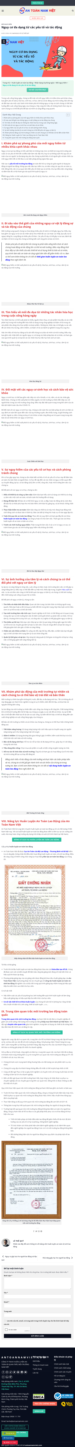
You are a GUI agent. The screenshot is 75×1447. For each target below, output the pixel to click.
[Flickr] (3, 1377)
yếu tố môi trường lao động (21, 164)
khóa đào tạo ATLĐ (59, 969)
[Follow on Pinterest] (18, 1372)
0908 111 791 (15, 1416)
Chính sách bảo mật (61, 1364)
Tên (6, 1293)
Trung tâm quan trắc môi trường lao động (18, 1019)
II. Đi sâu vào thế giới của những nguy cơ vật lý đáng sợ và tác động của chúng (29, 120)
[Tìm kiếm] (73, 11)
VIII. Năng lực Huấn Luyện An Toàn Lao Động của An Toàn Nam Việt (25, 135)
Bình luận (8, 1276)
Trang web (8, 1311)
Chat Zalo (8, 1438)
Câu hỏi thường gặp (61, 1386)
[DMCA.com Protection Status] (38, 1396)
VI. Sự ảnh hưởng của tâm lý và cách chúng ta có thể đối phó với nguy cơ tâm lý (29, 130)
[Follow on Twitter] (14, 1372)
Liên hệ (35, 1373)
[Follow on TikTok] (10, 1372)
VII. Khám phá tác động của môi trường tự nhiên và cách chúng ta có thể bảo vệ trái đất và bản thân (36, 133)
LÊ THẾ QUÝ (25, 33)
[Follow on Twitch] (10, 1377)
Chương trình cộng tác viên (62, 1380)
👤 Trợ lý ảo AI (9, 1433)
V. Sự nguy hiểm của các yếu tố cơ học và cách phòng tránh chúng (25, 128)
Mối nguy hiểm (6, 24)
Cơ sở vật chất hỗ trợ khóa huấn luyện (19, 1002)
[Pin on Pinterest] (41, 1231)
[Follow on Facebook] (3, 1372)
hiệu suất (65, 589)
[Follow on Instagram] (7, 1372)
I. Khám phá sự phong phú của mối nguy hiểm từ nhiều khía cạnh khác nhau (28, 118)
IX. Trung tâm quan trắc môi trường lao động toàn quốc (21, 138)
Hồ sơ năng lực (59, 1376)
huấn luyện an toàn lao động (15, 519)
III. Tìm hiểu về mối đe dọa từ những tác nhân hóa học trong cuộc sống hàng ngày (30, 123)
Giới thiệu (36, 1361)
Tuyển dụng (37, 1369)
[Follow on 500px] (7, 1377)
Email (6, 1302)
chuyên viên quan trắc (16, 1024)
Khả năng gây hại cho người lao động (56, 1258)
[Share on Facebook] (34, 1231)
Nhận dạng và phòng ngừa (44, 83)
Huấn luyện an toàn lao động (22, 83)
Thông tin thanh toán (40, 1365)
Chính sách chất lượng (62, 1368)
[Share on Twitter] (36, 1231)
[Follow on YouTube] (25, 1372)
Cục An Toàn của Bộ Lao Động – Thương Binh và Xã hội (46, 851)
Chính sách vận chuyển (62, 1372)
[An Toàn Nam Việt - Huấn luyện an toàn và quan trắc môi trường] (37, 11)
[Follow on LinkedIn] (22, 1372)
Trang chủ (6, 83)
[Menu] (2, 10)
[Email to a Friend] (39, 1231)
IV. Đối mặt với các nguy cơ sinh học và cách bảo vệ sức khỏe (23, 125)
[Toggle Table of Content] (67, 115)
